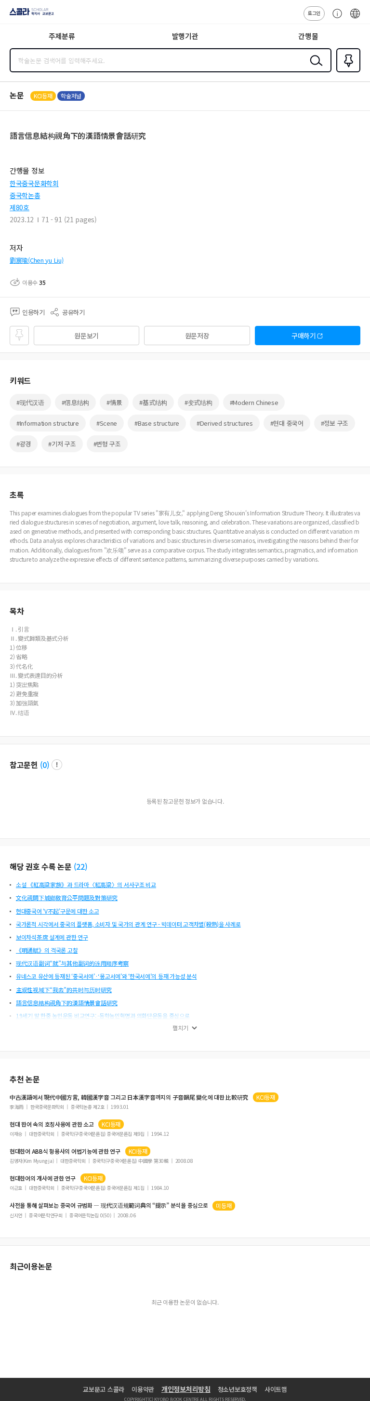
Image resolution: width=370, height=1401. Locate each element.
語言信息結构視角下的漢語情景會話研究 (67, 1002)
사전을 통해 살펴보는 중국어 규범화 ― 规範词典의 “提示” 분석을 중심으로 (109, 1205)
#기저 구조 (62, 443)
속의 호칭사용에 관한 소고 (51, 1124)
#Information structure (47, 423)
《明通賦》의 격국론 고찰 (47, 950)
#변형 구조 (107, 443)
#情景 (114, 402)
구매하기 (303, 335)
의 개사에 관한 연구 (43, 1178)
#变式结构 (198, 402)
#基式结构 (153, 402)
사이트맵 (275, 1389)
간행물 (308, 36)
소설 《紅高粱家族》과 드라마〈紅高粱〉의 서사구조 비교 (86, 884)
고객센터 (335, 18)
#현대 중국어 (287, 423)
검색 (314, 67)
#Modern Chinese (254, 402)
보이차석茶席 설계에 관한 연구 (52, 937)
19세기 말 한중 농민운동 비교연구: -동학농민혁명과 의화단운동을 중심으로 (103, 1015)
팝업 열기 (57, 764)
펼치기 (180, 1027)
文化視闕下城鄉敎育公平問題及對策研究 (67, 897)
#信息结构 (76, 402)
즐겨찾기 (346, 71)
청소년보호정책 (237, 1389)
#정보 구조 (334, 423)
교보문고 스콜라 (103, 1389)
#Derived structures (225, 423)
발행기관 (185, 36)
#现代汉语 (30, 402)
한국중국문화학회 (34, 183)
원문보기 (86, 335)
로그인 (314, 12)
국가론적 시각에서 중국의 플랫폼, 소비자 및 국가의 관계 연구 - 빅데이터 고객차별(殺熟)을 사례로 (128, 924)
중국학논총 (25, 195)
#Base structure (156, 423)
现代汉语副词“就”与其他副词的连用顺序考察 (72, 963)
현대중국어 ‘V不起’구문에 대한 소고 (57, 911)
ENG (355, 18)
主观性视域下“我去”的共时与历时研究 (64, 989)
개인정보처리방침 (186, 1389)
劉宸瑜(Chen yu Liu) (37, 260)
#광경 (23, 443)
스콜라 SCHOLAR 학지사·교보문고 (30, 14)
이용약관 (143, 1389)
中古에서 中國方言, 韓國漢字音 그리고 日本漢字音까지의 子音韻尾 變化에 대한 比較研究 (129, 1097)
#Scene (106, 423)
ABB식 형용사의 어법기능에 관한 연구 (65, 1151)
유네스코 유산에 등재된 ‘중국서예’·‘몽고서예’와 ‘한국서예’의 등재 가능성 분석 (106, 976)
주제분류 (62, 36)
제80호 (19, 207)
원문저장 (197, 335)
